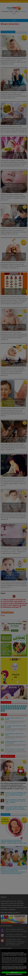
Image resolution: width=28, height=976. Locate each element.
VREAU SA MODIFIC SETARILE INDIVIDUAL (14, 974)
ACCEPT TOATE (14, 972)
